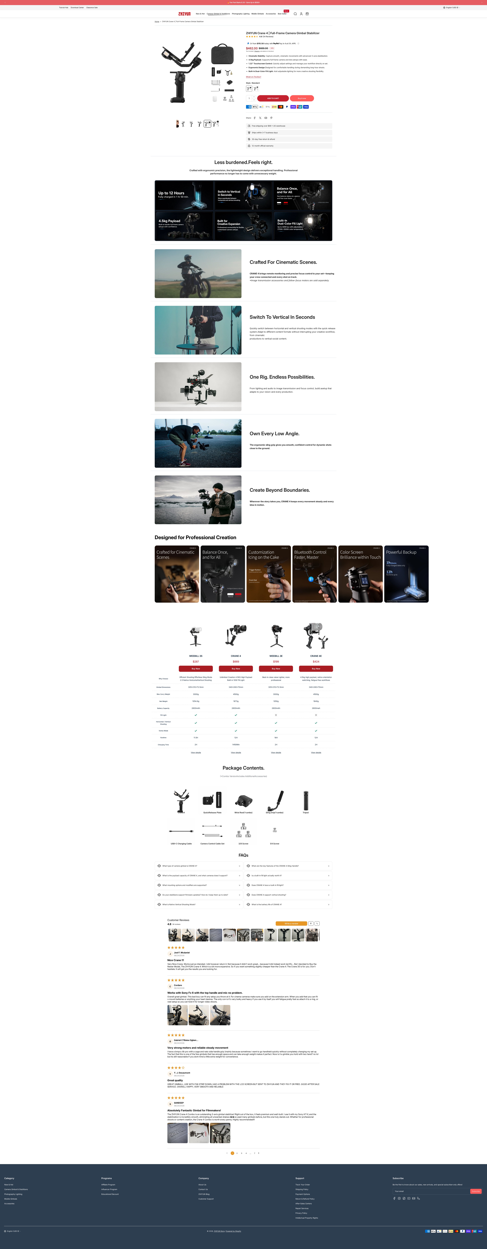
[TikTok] (404, 1198)
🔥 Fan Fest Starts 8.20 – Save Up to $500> (243, 2)
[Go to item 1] (174, 935)
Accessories (9, 1203)
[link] (254, 118)
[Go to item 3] (202, 935)
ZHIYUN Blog (204, 1194)
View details (196, 752)
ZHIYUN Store (219, 1231)
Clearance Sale (92, 8)
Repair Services (301, 1208)
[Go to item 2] (188, 935)
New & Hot (8, 1185)
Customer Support (206, 1199)
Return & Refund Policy (305, 1199)
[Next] (482, 3)
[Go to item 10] (298, 935)
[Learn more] (298, 43)
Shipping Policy (301, 1189)
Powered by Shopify (233, 1231)
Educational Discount (110, 1194)
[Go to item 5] (229, 935)
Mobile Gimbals (10, 1199)
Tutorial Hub (63, 8)
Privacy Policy (301, 1213)
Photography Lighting (13, 1194)
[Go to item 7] (257, 935)
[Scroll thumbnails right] (317, 935)
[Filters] (311, 923)
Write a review (291, 923)
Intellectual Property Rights (306, 1218)
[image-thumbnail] (183, 124)
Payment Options (302, 1194)
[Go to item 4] (216, 935)
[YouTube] (408, 1198)
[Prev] (5, 3)
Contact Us (203, 1189)
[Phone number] (418, 1198)
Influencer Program (109, 1189)
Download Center (77, 8)
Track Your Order (302, 1185)
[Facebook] (394, 1198)
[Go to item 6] (243, 935)
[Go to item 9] (284, 935)
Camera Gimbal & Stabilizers (16, 1189)
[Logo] (184, 14)
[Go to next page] (259, 1153)
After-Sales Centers (303, 1203)
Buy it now (302, 98)
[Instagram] (399, 1198)
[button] (451, 7)
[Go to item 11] (311, 935)
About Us (202, 1185)
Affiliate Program (108, 1185)
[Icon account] (301, 13)
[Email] (413, 1198)
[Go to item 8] (270, 935)
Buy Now (196, 668)
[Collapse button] (199, 866)
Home (157, 21)
